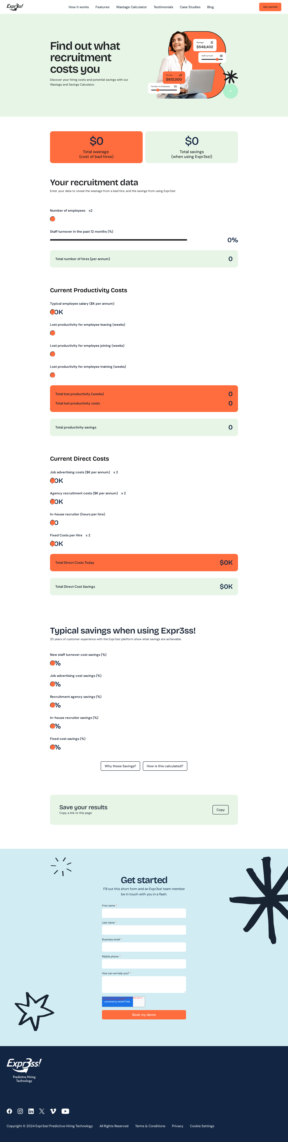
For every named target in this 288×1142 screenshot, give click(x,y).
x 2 (115, 472)
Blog (210, 7)
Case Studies (190, 7)
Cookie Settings (202, 1126)
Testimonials (163, 7)
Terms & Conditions (150, 1126)
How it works (79, 7)
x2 (90, 210)
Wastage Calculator (131, 7)
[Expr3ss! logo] (15, 7)
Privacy (177, 1126)
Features (103, 7)
